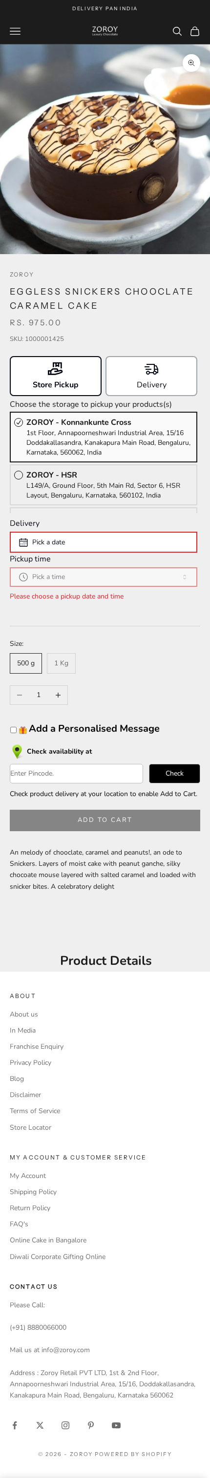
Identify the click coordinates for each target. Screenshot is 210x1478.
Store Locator (30, 1127)
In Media (23, 1030)
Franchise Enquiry (36, 1046)
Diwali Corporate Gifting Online (57, 1256)
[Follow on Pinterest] (91, 1425)
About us (24, 1014)
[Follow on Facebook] (15, 1425)
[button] (56, 376)
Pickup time (30, 559)
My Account (28, 1175)
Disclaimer (25, 1094)
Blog (17, 1078)
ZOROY (22, 274)
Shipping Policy (33, 1192)
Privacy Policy (30, 1062)
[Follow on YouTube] (116, 1425)
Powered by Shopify (133, 1454)
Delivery (25, 523)
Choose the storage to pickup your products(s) (91, 404)
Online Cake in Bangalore (48, 1240)
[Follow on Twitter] (40, 1425)
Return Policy (30, 1208)
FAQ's (19, 1224)
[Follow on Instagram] (65, 1425)
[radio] (103, 437)
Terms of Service (35, 1111)
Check (175, 773)
